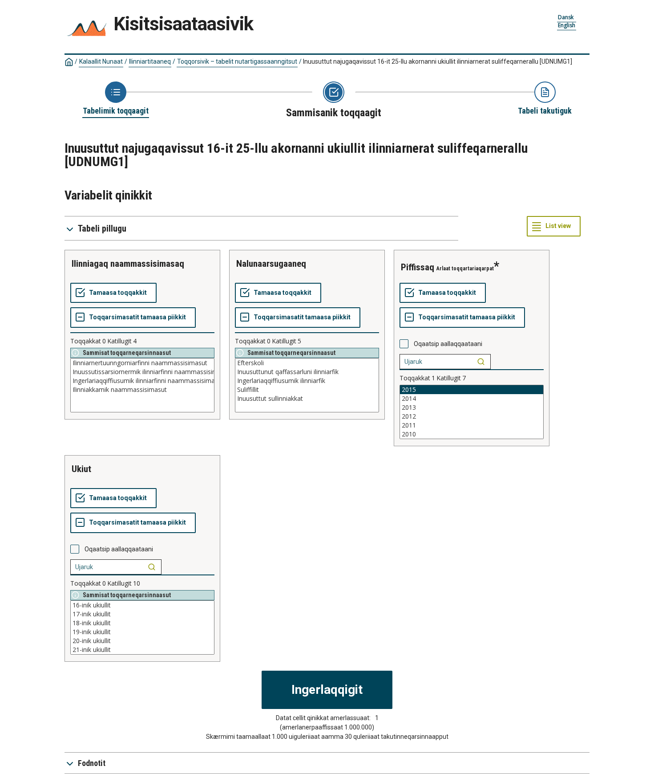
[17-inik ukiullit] (142, 614)
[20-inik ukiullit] (142, 640)
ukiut (81, 469)
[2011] (471, 425)
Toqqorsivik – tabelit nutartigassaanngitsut (237, 61)
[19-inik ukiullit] (142, 631)
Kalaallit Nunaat (101, 61)
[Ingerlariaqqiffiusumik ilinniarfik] (307, 380)
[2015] (471, 389)
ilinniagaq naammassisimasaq (128, 263)
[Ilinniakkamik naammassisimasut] (142, 389)
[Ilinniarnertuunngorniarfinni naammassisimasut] (142, 362)
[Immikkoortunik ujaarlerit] (481, 361)
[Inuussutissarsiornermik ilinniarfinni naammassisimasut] (142, 371)
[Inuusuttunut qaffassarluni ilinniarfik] (307, 371)
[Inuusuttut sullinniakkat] (307, 398)
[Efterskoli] (307, 362)
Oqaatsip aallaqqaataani (448, 343)
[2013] (471, 407)
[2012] (471, 416)
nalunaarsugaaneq (271, 263)
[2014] (471, 398)
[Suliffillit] (307, 389)
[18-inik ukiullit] (142, 623)
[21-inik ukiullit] (142, 649)
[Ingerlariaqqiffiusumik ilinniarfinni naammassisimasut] (142, 380)
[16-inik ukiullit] (142, 605)
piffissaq (417, 267)
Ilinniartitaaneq (150, 61)
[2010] (471, 434)
